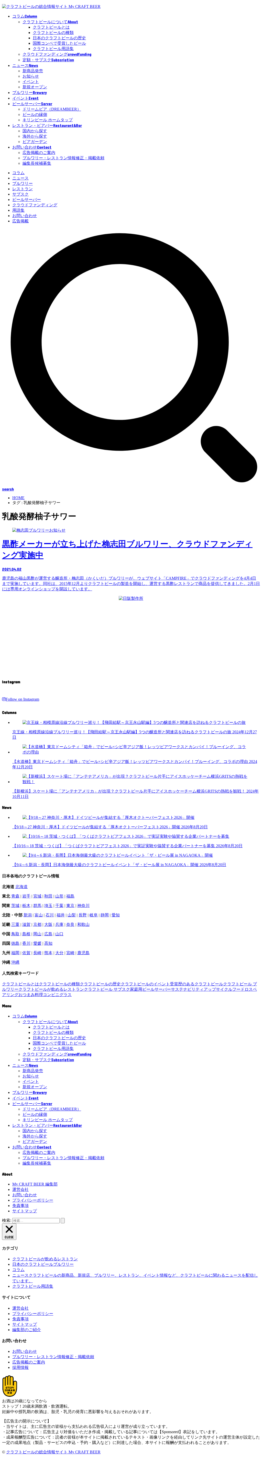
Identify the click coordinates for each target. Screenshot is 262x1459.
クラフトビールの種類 (53, 32)
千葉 (59, 905)
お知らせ (31, 76)
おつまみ (26, 994)
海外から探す (35, 136)
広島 (48, 934)
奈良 (70, 924)
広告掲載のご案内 (39, 152)
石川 (50, 915)
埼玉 (48, 905)
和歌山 (83, 924)
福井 (61, 915)
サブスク (20, 194)
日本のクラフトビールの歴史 (59, 38)
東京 (70, 905)
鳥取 (15, 934)
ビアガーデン (35, 141)
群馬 (37, 905)
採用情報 (20, 1367)
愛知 (116, 915)
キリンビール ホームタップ (48, 120)
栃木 (26, 905)
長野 (83, 915)
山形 (59, 896)
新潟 (28, 915)
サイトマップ (24, 1211)
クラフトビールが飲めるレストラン (51, 989)
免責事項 (20, 1205)
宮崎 (70, 953)
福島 (70, 896)
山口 (59, 934)
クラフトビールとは (51, 27)
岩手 (26, 896)
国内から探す (35, 131)
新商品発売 (33, 71)
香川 (26, 943)
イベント (31, 81)
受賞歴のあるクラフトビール (196, 984)
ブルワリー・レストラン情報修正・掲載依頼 (63, 158)
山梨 (72, 915)
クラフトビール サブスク (107, 989)
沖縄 (15, 962)
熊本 (48, 953)
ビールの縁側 (35, 114)
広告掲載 (20, 221)
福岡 (15, 953)
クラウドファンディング (34, 205)
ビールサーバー (26, 199)
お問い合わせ (24, 215)
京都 (37, 924)
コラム (18, 173)
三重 (15, 924)
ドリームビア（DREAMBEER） (52, 109)
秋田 (48, 896)
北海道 (21, 886)
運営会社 (20, 1189)
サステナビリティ (187, 989)
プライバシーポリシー (32, 1200)
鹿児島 (83, 953)
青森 (15, 896)
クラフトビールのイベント (145, 984)
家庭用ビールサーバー (150, 989)
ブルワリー (22, 183)
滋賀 (26, 924)
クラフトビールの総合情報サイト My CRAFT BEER (53, 1452)
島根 (26, 934)
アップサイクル (218, 989)
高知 (48, 943)
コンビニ (51, 994)
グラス (65, 994)
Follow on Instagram (22, 699)
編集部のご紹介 (26, 1330)
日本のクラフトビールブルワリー (43, 1264)
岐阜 (94, 915)
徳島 (15, 943)
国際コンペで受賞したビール (59, 43)
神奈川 (83, 905)
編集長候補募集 (37, 163)
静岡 (105, 915)
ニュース (20, 178)
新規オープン (35, 87)
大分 (59, 953)
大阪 (48, 924)
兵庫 (59, 924)
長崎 (37, 953)
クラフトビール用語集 (53, 48)
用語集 (18, 210)
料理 (39, 994)
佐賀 (26, 953)
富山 (39, 915)
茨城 (15, 905)
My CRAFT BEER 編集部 (35, 1184)
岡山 (37, 934)
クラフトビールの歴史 (100, 984)
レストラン (22, 189)
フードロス (242, 989)
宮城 (37, 896)
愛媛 (37, 943)
